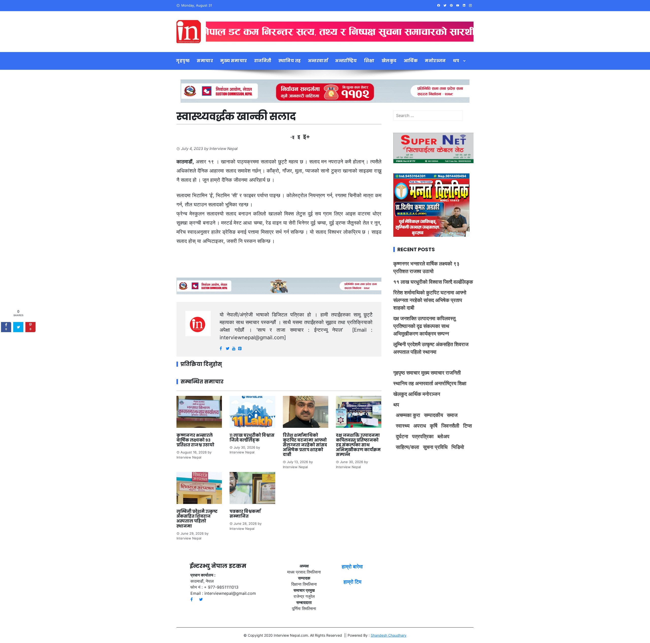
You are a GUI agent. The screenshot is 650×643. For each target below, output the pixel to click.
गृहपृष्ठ (183, 61)
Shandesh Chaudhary (389, 635)
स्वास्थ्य (403, 426)
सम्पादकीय (433, 415)
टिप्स (467, 426)
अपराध (419, 426)
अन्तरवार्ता (318, 61)
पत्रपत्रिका (423, 436)
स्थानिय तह (290, 61)
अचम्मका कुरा (408, 415)
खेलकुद (389, 61)
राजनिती (262, 61)
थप (456, 61)
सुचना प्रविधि (435, 447)
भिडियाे (457, 447)
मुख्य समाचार (233, 61)
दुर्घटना (402, 436)
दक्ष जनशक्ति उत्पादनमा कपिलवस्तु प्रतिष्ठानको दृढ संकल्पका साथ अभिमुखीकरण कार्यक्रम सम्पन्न (358, 445)
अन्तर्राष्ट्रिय (346, 61)
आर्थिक (411, 61)
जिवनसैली (450, 426)
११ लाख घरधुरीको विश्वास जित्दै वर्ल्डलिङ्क (252, 437)
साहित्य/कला (407, 447)
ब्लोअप (443, 436)
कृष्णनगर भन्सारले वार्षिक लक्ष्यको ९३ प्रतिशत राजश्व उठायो (195, 440)
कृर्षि (433, 426)
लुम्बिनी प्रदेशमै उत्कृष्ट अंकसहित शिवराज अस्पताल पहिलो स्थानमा (197, 519)
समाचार (205, 61)
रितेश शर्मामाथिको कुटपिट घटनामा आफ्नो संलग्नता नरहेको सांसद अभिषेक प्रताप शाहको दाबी (305, 445)
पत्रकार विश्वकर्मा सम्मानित (245, 514)
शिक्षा (369, 61)
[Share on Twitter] (18, 327)
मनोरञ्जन (435, 61)
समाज (452, 415)
